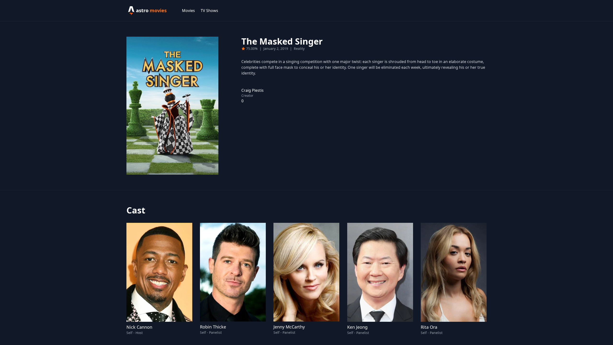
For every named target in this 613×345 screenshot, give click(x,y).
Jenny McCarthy (289, 327)
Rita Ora (429, 327)
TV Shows (209, 10)
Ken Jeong (357, 327)
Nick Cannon (139, 327)
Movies (188, 10)
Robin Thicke (213, 327)
